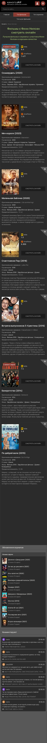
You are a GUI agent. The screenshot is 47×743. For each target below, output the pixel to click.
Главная (6, 15)
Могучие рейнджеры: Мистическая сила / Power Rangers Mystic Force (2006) (25, 672)
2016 (13, 332)
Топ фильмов (21, 15)
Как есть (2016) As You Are (15, 659)
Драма (9, 145)
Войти (37, 3)
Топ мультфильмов (23, 19)
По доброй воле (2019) (14, 453)
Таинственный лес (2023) (15, 647)
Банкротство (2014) (12, 390)
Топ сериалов (38, 15)
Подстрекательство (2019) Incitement (20, 697)
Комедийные (39, 337)
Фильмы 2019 (11, 465)
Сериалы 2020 (12, 84)
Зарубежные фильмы (26, 210)
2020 (14, 79)
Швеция (17, 142)
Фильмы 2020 (12, 210)
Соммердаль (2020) (12, 72)
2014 (13, 397)
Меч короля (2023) (12, 133)
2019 (13, 460)
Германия (17, 82)
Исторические (18, 145)
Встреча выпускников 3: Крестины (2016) (23, 325)
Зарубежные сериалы (27, 84)
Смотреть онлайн (33, 65)
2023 (14, 140)
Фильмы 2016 (11, 337)
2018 (13, 267)
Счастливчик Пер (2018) (14, 260)
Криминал (39, 84)
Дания (10, 82)
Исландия (17, 207)
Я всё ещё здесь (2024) (14, 709)
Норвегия (23, 142)
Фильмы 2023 (39, 145)
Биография (29, 145)
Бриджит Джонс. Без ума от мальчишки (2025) (24, 684)
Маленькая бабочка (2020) (16, 198)
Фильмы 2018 (11, 272)
